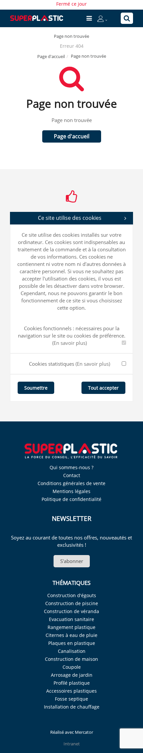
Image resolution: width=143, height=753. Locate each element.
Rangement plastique (71, 627)
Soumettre (36, 388)
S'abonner (71, 561)
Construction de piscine (71, 603)
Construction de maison (71, 659)
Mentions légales (71, 491)
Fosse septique (71, 699)
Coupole (72, 667)
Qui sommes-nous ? (71, 467)
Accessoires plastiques (71, 691)
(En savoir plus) (69, 343)
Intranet (72, 744)
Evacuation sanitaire (71, 619)
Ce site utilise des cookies (69, 217)
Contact (71, 475)
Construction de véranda (71, 611)
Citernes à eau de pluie (71, 635)
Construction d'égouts (71, 595)
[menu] (89, 18)
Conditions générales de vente (71, 483)
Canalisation (71, 651)
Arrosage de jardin (71, 675)
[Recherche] (127, 18)
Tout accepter (103, 388)
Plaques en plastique (71, 643)
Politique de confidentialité (71, 499)
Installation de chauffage (71, 707)
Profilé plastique (72, 683)
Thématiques (71, 583)
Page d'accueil (51, 56)
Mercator (84, 732)
